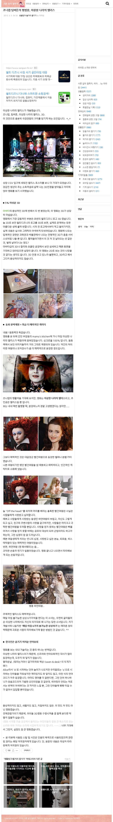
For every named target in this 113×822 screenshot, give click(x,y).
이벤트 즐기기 (91, 171)
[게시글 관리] (17, 750)
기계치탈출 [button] (66, 4)
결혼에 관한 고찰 (92, 119)
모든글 (28, 4)
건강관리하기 (91, 151)
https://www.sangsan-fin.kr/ (19, 68)
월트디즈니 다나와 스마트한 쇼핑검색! (27, 93)
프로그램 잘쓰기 (92, 179)
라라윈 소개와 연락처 (87, 67)
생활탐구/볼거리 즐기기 (27, 16)
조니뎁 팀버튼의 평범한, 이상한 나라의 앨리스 (29, 10)
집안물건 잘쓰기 (92, 163)
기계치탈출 (85, 175)
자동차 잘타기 (91, 191)
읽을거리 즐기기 (92, 131)
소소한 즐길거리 (91, 167)
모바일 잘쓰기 (91, 183)
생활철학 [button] (35, 4)
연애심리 (84, 111)
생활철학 (84, 91)
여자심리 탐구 (91, 123)
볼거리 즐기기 (91, 135)
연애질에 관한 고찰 (94, 115)
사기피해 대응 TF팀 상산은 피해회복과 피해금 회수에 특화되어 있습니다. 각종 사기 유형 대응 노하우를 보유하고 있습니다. (29, 78)
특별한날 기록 (91, 107)
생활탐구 (84, 127)
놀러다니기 (90, 143)
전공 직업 (89, 103)
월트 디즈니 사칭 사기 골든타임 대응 (26, 72)
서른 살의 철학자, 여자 (13, 3)
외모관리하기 (91, 155)
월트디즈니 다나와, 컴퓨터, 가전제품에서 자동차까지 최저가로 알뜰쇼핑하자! (29, 99)
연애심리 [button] (45, 4)
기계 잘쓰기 (90, 187)
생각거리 (89, 95)
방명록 (75, 4)
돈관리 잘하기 (91, 159)
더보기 (67, 759)
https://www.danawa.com (18, 89)
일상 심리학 (90, 99)
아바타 (6, 210)
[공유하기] (13, 750)
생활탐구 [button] (55, 4)
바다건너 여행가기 (93, 147)
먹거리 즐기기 (91, 139)
